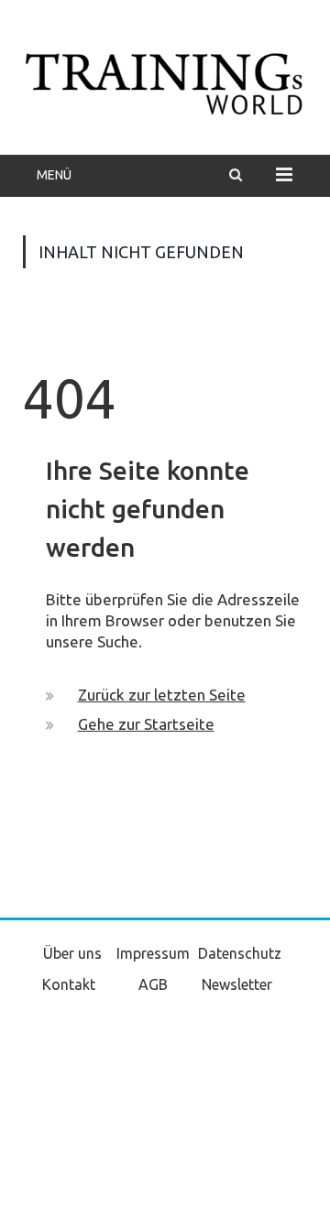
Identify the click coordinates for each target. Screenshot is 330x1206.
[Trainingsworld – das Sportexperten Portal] (165, 80)
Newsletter (237, 984)
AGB (153, 984)
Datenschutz (239, 953)
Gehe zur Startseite (146, 724)
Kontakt (68, 984)
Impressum (153, 953)
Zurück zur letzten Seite (162, 694)
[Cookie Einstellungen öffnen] (33, 1183)
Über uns (72, 953)
